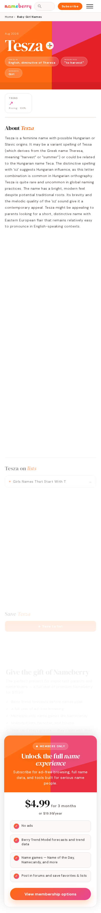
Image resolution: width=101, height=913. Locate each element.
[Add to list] (50, 45)
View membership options (50, 894)
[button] (50, 626)
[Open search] (44, 6)
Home (9, 17)
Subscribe (70, 6)
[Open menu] (89, 6)
